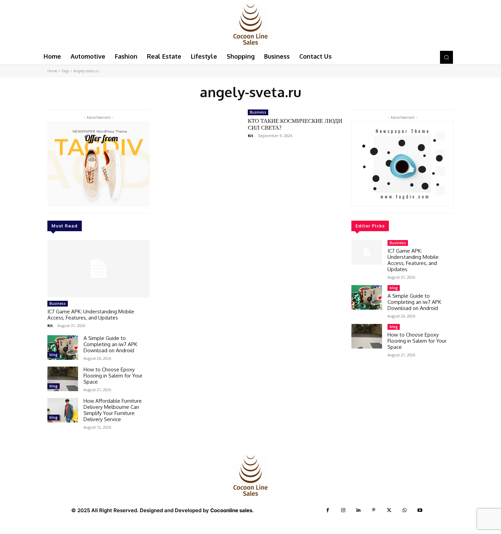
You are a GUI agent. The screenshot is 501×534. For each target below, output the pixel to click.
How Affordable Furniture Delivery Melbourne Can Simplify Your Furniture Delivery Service (113, 410)
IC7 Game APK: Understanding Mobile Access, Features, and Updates (90, 314)
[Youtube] (420, 510)
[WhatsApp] (404, 510)
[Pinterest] (374, 510)
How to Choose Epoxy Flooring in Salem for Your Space (113, 375)
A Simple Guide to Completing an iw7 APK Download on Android (110, 344)
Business (57, 303)
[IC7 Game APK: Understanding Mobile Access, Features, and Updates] (98, 268)
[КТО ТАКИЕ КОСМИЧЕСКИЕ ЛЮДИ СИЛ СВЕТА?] (198, 134)
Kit (50, 325)
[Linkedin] (358, 510)
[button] (446, 57)
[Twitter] (389, 510)
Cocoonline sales (231, 510)
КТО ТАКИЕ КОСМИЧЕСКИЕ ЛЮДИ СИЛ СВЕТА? (295, 124)
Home (52, 71)
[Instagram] (343, 510)
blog (53, 354)
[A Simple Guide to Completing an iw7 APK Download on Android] (62, 347)
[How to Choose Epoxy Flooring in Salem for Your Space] (62, 379)
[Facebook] (328, 510)
